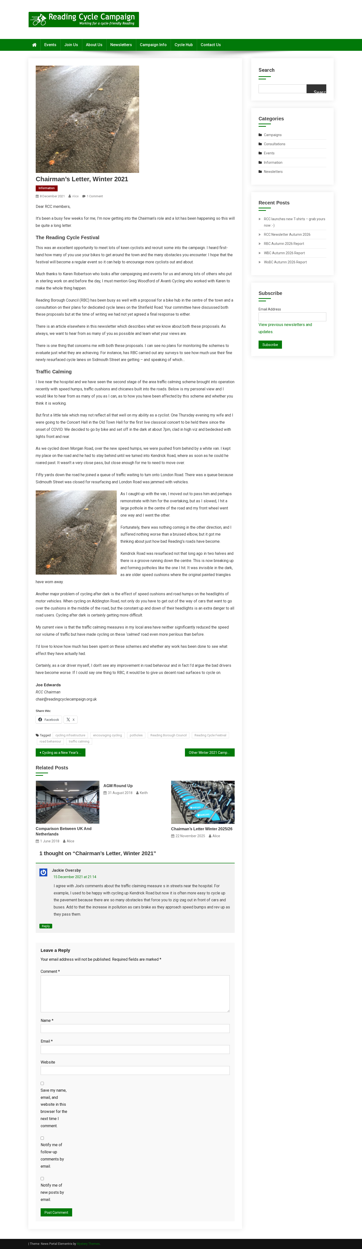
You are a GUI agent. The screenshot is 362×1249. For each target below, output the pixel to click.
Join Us (71, 44)
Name (47, 1020)
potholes (136, 735)
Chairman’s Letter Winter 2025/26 (201, 829)
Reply (46, 926)
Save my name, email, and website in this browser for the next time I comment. (54, 1108)
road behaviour (50, 741)
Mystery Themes (88, 1244)
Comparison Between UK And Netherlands (64, 831)
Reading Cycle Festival (210, 735)
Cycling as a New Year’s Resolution (63, 753)
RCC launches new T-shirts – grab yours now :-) (294, 222)
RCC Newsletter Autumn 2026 (287, 234)
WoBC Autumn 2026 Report (285, 262)
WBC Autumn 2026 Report (284, 253)
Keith (144, 793)
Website (48, 1062)
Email (47, 1041)
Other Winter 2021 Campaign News (212, 753)
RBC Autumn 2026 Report (284, 244)
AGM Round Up (118, 786)
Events (50, 44)
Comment (50, 971)
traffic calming (79, 741)
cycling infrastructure (70, 735)
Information (47, 188)
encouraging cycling (107, 735)
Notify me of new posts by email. (52, 1192)
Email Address (270, 309)
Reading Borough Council (168, 735)
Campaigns (273, 135)
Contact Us (211, 44)
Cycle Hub (184, 44)
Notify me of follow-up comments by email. (52, 1155)
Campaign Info (153, 44)
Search (267, 70)
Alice (75, 196)
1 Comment (95, 196)
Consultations (274, 144)
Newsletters (121, 44)
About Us (94, 44)
